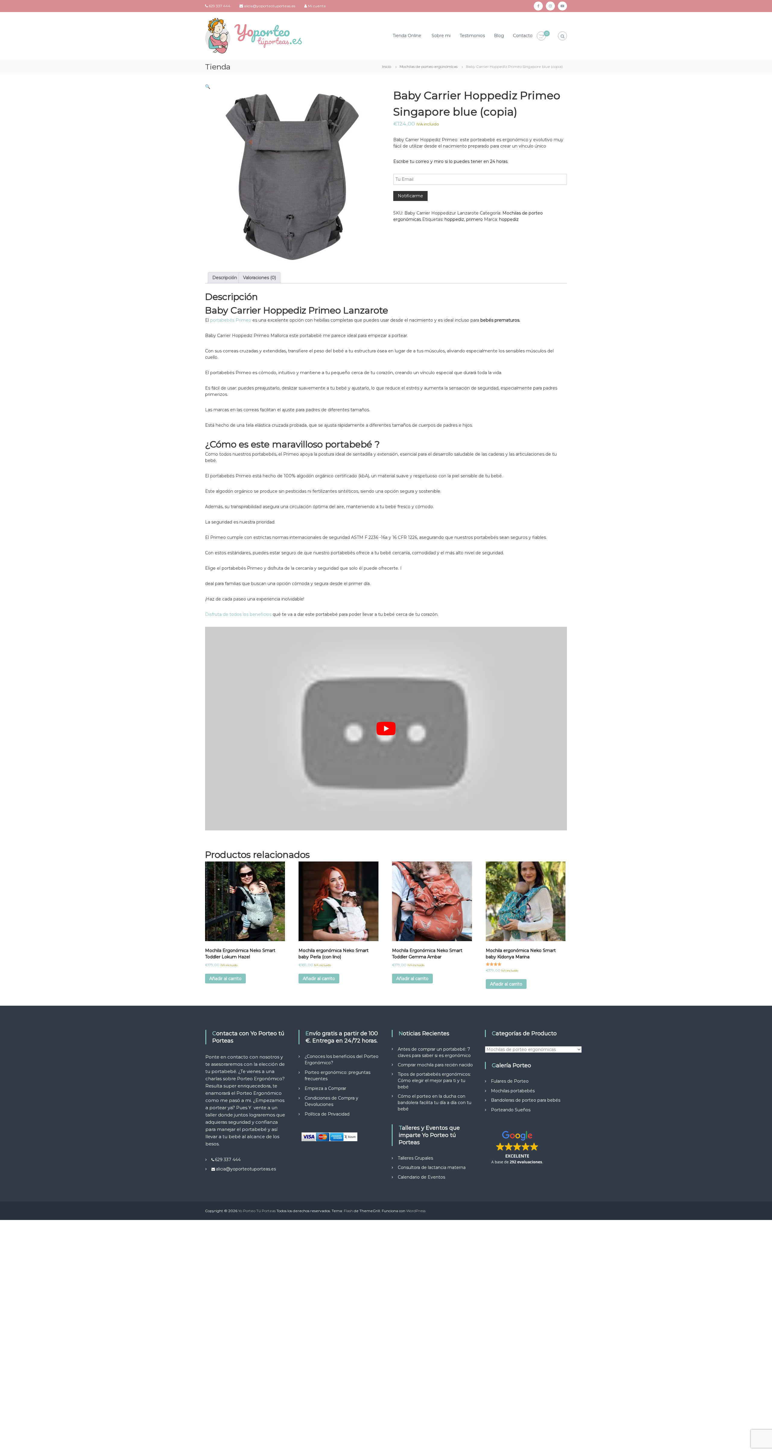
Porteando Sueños (510, 1110)
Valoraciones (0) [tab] (259, 277)
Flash (348, 1210)
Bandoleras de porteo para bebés (525, 1100)
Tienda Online (407, 35)
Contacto (523, 35)
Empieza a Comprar (325, 1088)
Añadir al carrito (225, 978)
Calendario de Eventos (421, 1177)
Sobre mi (441, 35)
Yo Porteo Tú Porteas (257, 1210)
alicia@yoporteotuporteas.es (269, 6)
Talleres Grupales (415, 1158)
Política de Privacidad (327, 1114)
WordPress (416, 1210)
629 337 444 (219, 6)
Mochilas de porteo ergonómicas (428, 66)
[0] (541, 36)
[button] (207, 86)
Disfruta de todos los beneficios (238, 614)
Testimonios (472, 35)
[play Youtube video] (386, 728)
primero (474, 219)
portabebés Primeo (230, 320)
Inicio (386, 66)
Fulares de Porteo (510, 1081)
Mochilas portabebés (513, 1091)
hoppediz (454, 219)
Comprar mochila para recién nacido (435, 1065)
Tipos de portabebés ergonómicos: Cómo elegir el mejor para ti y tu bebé (434, 1080)
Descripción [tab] (224, 277)
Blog (499, 35)
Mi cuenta (317, 6)
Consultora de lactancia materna (432, 1167)
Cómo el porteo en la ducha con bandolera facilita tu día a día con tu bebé (434, 1103)
